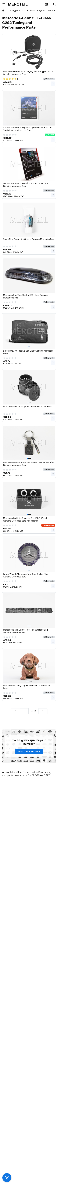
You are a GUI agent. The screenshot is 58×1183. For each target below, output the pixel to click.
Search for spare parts (29, 751)
